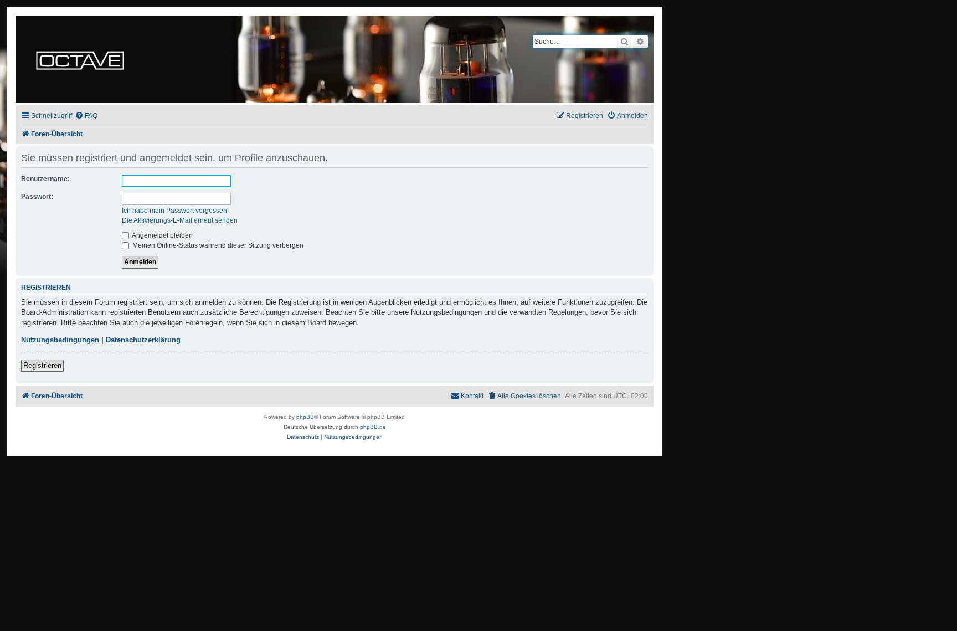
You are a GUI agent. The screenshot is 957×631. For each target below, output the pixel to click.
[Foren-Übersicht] (80, 59)
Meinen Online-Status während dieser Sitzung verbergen (217, 245)
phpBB (305, 417)
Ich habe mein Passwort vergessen (174, 210)
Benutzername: (45, 179)
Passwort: (37, 197)
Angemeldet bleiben (162, 235)
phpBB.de (373, 427)
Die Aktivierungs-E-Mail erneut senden (180, 220)
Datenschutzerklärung (143, 340)
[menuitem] (86, 116)
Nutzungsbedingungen (60, 340)
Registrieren (42, 365)
